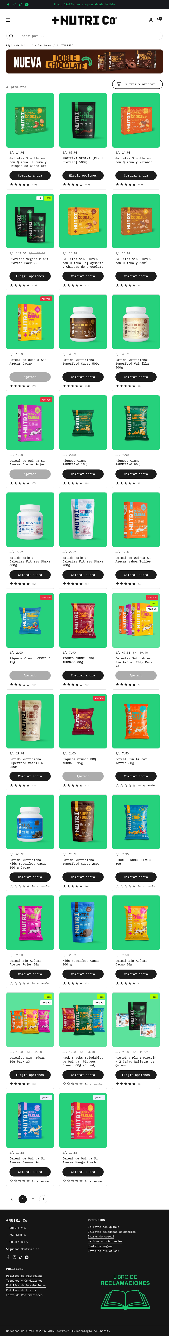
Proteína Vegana (100, 1246)
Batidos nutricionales (105, 1241)
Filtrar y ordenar (139, 84)
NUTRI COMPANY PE (60, 1331)
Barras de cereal (101, 1236)
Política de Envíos (21, 1290)
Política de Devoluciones (26, 1285)
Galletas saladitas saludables (112, 1232)
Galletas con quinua (103, 1227)
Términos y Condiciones (24, 1280)
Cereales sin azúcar (103, 1251)
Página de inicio (17, 45)
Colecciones (43, 45)
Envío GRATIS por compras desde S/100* (84, 4)
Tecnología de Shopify (92, 1331)
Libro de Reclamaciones (24, 1295)
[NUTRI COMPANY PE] (84, 20)
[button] (159, 20)
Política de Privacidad (24, 1275)
